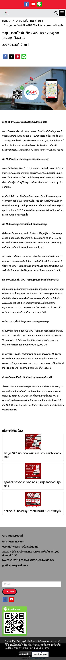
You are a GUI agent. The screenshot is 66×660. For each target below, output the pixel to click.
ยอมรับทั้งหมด (40, 654)
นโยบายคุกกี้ (44, 648)
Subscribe (9, 591)
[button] (55, 13)
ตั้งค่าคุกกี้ (23, 654)
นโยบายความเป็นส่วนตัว (22, 648)
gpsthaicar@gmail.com (15, 565)
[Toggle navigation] (62, 13)
